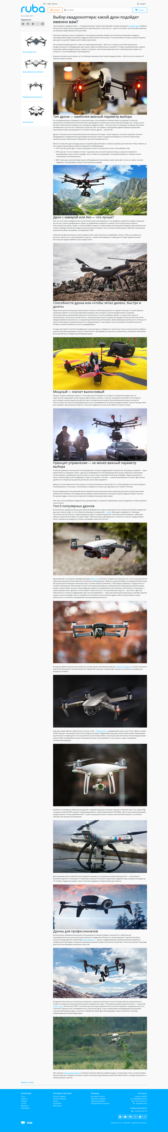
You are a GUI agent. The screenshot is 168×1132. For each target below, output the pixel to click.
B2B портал (57, 1106)
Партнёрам (25, 1108)
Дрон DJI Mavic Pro (29, 52)
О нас (23, 1096)
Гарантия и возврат (98, 1099)
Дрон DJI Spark (28, 122)
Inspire (85, 940)
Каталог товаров (59, 1096)
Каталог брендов (59, 1099)
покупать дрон (134, 26)
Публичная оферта (98, 1101)
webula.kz (143, 1123)
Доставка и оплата (98, 1096)
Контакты (142, 1093)
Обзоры (24, 1101)
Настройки (57, 1103)
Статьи (23, 1103)
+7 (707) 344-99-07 (140, 1101)
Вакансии (24, 1106)
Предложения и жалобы (100, 1103)
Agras (61, 1006)
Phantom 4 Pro (101, 731)
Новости (24, 1099)
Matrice (92, 940)
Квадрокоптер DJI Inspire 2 (32, 97)
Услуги (55, 1101)
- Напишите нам (140, 1103)
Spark (109, 512)
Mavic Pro (94, 579)
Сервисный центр (138, 1108)
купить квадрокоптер (72, 1073)
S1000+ (55, 1006)
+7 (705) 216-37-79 (140, 1111)
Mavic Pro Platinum (124, 667)
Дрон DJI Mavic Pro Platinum (33, 72)
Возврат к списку (27, 1082)
